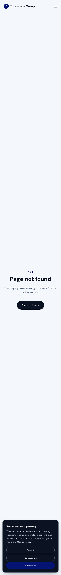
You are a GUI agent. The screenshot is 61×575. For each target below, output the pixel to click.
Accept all (30, 565)
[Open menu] (55, 6)
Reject (30, 550)
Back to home (30, 305)
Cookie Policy (24, 541)
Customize (30, 557)
